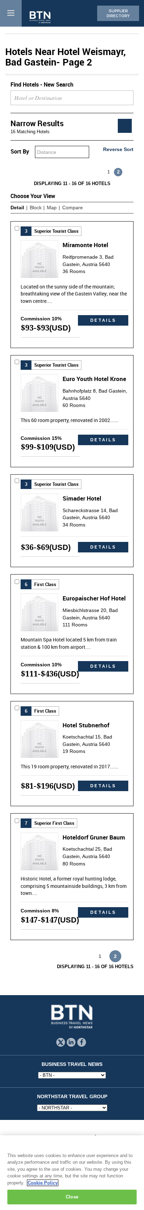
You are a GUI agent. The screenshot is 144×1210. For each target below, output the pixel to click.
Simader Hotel (82, 498)
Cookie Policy (43, 1182)
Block (36, 207)
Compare (72, 207)
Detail (17, 207)
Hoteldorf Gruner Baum (94, 837)
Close (72, 1196)
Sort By (19, 151)
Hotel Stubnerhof (86, 725)
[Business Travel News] (41, 17)
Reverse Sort (118, 149)
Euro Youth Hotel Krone (94, 379)
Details (103, 320)
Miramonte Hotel (85, 245)
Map (52, 207)
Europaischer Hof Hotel (94, 598)
